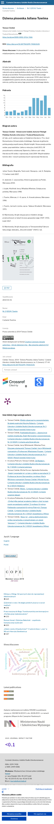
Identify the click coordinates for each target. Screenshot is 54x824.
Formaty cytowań (10, 370)
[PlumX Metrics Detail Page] (7, 401)
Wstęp (22, 489)
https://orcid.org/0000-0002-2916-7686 (18, 37)
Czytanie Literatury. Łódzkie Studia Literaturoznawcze (26, 2)
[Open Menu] (2, 2)
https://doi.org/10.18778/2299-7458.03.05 (23, 44)
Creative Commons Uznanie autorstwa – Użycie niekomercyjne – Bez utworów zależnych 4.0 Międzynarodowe (25, 345)
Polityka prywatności (44, 789)
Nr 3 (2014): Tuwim (34, 8)
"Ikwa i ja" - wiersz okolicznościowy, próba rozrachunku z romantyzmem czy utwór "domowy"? (28, 520)
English (6, 541)
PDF (8, 288)
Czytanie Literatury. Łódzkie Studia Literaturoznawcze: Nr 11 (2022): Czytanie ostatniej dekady (28, 492)
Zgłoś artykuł (11, 556)
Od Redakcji (40, 461)
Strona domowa (8, 8)
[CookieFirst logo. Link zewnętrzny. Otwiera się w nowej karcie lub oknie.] (3, 792)
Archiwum (20, 8)
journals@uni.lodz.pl (18, 781)
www (8, 773)
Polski (6, 545)
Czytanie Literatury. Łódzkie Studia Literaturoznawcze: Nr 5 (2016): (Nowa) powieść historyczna (27, 426)
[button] (5, 788)
